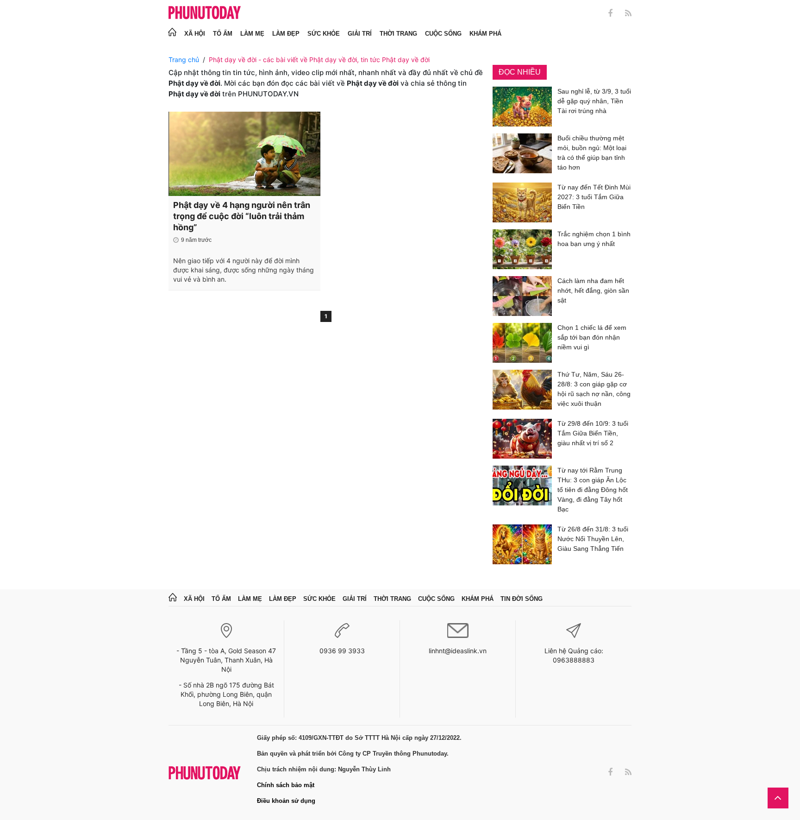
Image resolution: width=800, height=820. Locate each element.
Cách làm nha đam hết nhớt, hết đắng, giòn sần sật (593, 290)
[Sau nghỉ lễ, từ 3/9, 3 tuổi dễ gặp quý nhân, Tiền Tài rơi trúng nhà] (522, 106)
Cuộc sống (443, 33)
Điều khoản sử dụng (286, 800)
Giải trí (360, 33)
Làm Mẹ (252, 33)
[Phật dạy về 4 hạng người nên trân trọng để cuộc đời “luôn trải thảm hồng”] (244, 154)
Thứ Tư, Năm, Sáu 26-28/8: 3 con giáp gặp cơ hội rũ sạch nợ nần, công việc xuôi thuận (594, 389)
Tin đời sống (521, 598)
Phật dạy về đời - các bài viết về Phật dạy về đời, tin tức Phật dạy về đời (319, 59)
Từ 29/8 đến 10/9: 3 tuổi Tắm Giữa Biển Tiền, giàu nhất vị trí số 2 (592, 433)
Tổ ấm (222, 33)
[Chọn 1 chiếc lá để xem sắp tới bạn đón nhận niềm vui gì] (522, 343)
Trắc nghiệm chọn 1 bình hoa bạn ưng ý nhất (594, 238)
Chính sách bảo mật (285, 785)
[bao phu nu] (205, 13)
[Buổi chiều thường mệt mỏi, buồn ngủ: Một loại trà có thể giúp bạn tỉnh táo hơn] (522, 154)
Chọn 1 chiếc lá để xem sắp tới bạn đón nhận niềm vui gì (591, 337)
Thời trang (398, 33)
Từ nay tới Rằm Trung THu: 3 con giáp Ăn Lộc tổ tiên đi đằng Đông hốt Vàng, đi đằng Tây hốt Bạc (592, 490)
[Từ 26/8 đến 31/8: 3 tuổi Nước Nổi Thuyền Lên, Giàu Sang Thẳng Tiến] (522, 544)
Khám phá (485, 33)
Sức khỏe (323, 33)
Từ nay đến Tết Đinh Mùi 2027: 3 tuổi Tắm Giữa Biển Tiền (594, 196)
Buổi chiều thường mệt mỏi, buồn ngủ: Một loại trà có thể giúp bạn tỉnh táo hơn (591, 152)
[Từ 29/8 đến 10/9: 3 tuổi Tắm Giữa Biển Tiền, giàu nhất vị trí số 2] (522, 439)
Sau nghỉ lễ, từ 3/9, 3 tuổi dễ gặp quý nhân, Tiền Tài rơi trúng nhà (594, 101)
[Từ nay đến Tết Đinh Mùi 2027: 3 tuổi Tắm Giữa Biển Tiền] (522, 202)
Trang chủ (184, 59)
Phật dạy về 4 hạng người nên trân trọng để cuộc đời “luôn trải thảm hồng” (241, 216)
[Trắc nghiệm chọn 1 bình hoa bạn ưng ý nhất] (522, 249)
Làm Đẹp (286, 33)
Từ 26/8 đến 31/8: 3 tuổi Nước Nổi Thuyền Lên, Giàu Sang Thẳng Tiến (592, 538)
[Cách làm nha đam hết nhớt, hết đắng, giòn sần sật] (522, 296)
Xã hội (194, 33)
